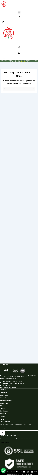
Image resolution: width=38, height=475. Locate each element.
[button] (19, 12)
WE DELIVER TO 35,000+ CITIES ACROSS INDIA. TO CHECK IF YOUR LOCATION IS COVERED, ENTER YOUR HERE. (19, 61)
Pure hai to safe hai (5, 10)
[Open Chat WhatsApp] (3, 470)
